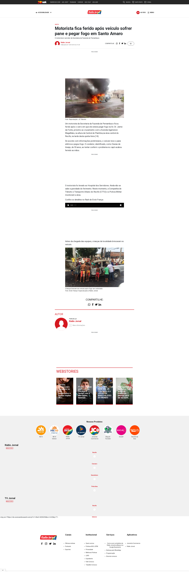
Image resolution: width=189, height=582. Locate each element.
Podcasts (68, 546)
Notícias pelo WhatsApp (113, 550)
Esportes (68, 549)
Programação (110, 553)
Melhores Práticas (91, 552)
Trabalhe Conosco (91, 565)
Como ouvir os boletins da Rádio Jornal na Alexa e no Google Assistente (115, 545)
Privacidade (89, 549)
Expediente (89, 558)
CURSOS (80, 2)
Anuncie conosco (111, 556)
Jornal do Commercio (133, 543)
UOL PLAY (88, 2)
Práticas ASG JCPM (92, 546)
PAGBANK (73, 2)
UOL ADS (95, 2)
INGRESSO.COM (55, 2)
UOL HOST (65, 2)
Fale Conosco (90, 561)
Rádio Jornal (65, 42)
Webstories (67, 371)
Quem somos (90, 543)
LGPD (87, 555)
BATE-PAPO (139, 2)
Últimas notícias (70, 543)
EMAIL (149, 2)
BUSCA (128, 2)
